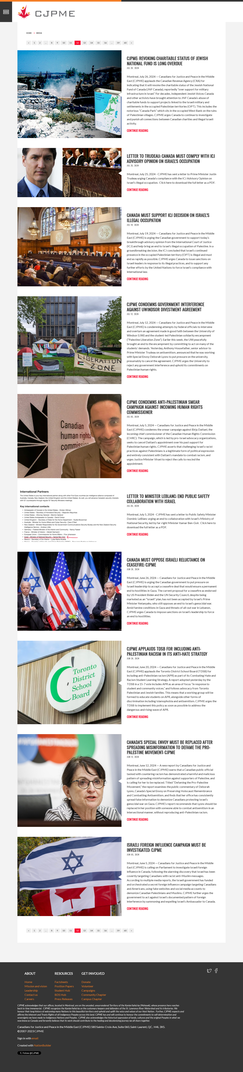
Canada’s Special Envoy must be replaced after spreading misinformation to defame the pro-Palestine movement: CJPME (170, 747)
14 (91, 42)
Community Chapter (93, 994)
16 (105, 42)
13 (84, 42)
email (35, 1038)
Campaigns (88, 990)
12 (77, 42)
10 (63, 42)
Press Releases (64, 999)
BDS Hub (60, 994)
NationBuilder (42, 1045)
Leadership (31, 990)
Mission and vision (36, 986)
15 (98, 42)
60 (125, 42)
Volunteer (87, 986)
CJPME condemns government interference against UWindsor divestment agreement (165, 306)
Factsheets (61, 982)
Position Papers (64, 986)
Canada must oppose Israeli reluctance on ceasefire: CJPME (166, 562)
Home (29, 33)
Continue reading (137, 130)
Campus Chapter (91, 999)
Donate (86, 982)
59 (118, 42)
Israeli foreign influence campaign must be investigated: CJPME (166, 847)
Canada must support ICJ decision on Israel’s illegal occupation (168, 217)
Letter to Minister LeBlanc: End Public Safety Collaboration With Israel (168, 498)
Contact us (31, 994)
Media (39, 33)
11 (70, 42)
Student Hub (62, 990)
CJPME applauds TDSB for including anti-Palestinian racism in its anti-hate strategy (167, 651)
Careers (29, 999)
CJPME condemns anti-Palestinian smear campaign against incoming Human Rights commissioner (165, 407)
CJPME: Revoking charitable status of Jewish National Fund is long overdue (167, 60)
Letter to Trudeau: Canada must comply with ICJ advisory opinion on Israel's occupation (171, 158)
